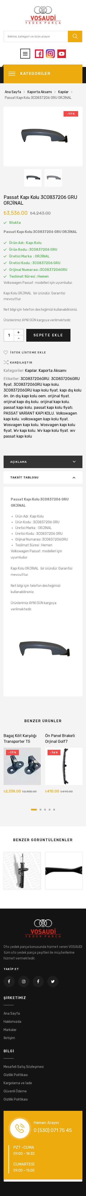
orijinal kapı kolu (54, 401)
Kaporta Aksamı (39, 92)
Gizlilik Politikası (16, 1075)
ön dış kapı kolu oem (28, 396)
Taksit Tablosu (24, 477)
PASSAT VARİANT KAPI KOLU (29, 413)
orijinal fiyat (58, 396)
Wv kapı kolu (24, 430)
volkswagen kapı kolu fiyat (44, 419)
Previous (11, 1180)
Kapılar (63, 92)
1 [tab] (34, 809)
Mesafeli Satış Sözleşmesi (24, 1067)
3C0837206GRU (35, 378)
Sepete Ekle (48, 335)
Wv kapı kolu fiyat (52, 430)
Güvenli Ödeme (15, 1091)
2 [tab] (40, 809)
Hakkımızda (12, 1022)
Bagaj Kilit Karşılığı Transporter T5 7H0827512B (20, 741)
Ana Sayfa (13, 92)
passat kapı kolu (18, 407)
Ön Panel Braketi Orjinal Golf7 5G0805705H (60, 741)
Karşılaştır (21, 362)
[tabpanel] (22, 764)
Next (74, 1180)
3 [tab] (45, 809)
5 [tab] (54, 809)
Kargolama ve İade (18, 1083)
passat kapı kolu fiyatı (53, 407)
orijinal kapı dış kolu (21, 401)
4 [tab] (49, 809)
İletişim (9, 1038)
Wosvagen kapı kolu (21, 424)
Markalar (10, 1030)
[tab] (43, 462)
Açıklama (18, 462)
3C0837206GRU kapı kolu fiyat (31, 390)
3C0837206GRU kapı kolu (36, 384)
